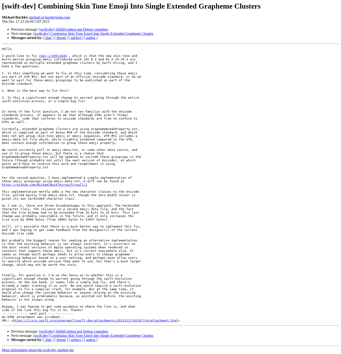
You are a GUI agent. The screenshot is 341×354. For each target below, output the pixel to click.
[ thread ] (61, 38)
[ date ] (48, 38)
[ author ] (90, 38)
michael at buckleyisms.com (49, 17)
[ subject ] (76, 38)
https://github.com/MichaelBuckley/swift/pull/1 (44, 184)
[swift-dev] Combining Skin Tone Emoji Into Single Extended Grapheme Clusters (93, 34)
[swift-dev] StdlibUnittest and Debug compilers (73, 29)
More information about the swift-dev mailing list (38, 350)
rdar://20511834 (53, 56)
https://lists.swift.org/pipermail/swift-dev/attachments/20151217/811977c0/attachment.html (95, 320)
